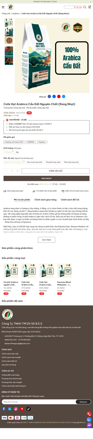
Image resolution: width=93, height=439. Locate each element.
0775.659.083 (24, 340)
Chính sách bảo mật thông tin (14, 386)
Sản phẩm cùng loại (13, 258)
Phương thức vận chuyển (12, 382)
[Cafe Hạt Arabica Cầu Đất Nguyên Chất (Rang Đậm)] (28, 270)
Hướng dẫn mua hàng (10, 375)
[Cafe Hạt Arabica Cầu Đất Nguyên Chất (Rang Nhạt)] (52, 55)
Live (79, 7)
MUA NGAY (47, 178)
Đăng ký (83, 402)
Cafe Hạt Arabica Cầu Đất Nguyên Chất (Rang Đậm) (27, 283)
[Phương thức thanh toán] (17, 418)
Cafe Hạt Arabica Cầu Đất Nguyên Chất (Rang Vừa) (45, 283)
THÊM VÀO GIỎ (55, 171)
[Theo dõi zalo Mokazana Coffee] (10, 408)
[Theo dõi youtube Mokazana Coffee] (22, 408)
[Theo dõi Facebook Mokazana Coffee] (4, 408)
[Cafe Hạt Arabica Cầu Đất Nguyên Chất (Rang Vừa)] (46, 270)
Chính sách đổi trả (9, 361)
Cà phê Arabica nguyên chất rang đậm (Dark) (11, 283)
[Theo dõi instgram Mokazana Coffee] (16, 408)
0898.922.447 (45, 184)
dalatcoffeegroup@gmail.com (17, 343)
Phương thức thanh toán (12, 378)
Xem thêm (46, 240)
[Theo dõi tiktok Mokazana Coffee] (28, 408)
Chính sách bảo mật (10, 354)
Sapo (84, 422)
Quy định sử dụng (9, 365)
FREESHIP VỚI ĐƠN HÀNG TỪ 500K (45, 1)
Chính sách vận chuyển (11, 357)
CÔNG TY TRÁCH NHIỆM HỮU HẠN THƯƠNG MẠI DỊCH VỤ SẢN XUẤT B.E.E (47, 422)
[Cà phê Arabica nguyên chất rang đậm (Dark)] (11, 270)
